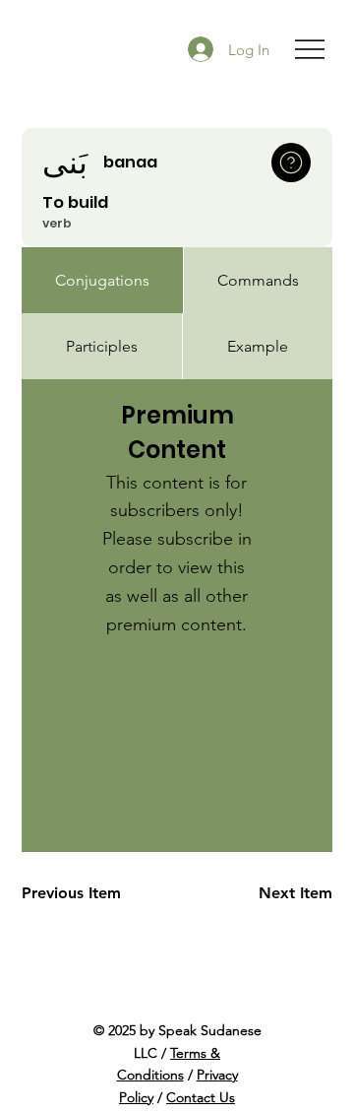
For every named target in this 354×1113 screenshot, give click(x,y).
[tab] (102, 280)
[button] (291, 162)
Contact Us (200, 1097)
